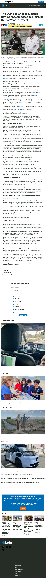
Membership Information (19, 569)
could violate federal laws (17, 100)
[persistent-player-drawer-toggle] (44, 5)
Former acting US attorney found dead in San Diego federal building (16, 474)
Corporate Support (18, 565)
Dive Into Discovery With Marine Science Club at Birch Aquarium (15, 403)
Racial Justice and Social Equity (28, 523)
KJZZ (22, 267)
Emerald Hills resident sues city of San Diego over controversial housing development (20, 482)
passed (19, 238)
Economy (14, 522)
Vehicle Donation (18, 575)
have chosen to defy (18, 109)
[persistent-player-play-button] (3, 5)
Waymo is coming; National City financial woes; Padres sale (14, 369)
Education (36, 522)
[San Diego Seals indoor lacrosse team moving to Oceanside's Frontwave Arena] (17, 518)
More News (5, 514)
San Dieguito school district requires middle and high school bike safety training (19, 486)
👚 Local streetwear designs (8, 274)
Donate (23, 508)
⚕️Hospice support (6, 272)
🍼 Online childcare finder (8, 276)
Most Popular (4, 441)
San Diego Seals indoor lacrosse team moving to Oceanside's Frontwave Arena (17, 526)
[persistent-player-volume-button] (6, 5)
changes (27, 238)
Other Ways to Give (18, 571)
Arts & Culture (4, 522)
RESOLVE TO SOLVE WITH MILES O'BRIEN (10, 437)
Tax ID (16, 573)
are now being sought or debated (28, 263)
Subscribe (23, 315)
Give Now (41, 1)
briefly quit (11, 164)
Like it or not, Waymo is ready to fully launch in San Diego (14, 471)
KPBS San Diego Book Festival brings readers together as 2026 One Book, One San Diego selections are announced (6, 528)
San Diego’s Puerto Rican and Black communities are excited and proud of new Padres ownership (23, 478)
